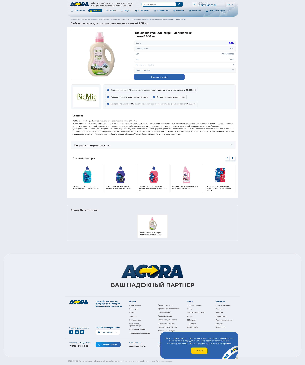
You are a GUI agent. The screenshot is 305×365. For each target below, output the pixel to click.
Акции (189, 316)
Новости (180, 10)
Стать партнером (217, 10)
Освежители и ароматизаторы (135, 325)
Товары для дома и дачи (167, 320)
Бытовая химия (135, 305)
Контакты (196, 10)
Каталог (96, 10)
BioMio (231, 43)
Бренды (112, 10)
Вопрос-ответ (221, 316)
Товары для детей (165, 316)
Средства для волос (165, 305)
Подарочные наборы (137, 329)
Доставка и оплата (194, 305)
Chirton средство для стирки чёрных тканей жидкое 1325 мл (118, 187)
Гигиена (132, 312)
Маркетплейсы (192, 327)
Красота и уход (135, 320)
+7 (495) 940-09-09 (207, 5)
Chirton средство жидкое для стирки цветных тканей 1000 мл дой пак (218, 188)
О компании (79, 10)
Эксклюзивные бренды (195, 312)
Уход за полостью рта (166, 331)
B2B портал (143, 10)
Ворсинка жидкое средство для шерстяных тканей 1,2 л (185, 187)
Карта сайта (220, 327)
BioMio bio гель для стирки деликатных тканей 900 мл (150, 234)
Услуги (127, 10)
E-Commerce (162, 10)
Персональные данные (224, 320)
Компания (220, 301)
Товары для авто (164, 312)
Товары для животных (166, 323)
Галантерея (133, 309)
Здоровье (133, 316)
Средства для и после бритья (169, 309)
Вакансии (219, 312)
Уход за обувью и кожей (167, 327)
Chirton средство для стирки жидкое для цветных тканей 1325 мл (152, 188)
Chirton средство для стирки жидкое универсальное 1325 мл (86, 187)
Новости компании (223, 305)
